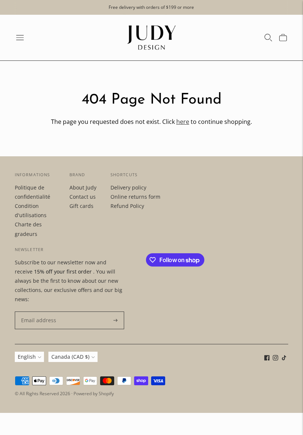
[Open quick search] (268, 37)
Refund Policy (127, 205)
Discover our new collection (151, 13)
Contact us (82, 196)
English (27, 356)
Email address (36, 312)
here (182, 122)
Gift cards (81, 205)
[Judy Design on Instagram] (275, 358)
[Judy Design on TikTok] (284, 358)
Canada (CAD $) (70, 356)
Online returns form (135, 196)
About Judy (82, 187)
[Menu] (20, 37)
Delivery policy (128, 187)
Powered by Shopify (94, 393)
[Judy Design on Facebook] (267, 358)
